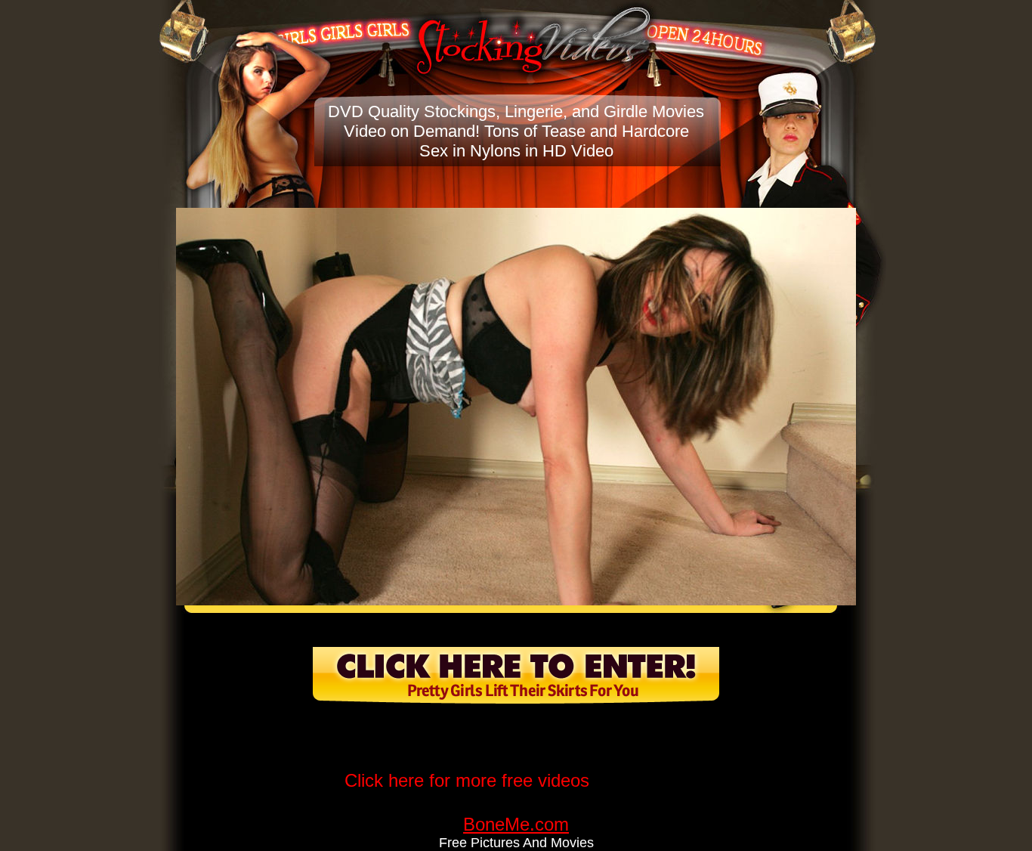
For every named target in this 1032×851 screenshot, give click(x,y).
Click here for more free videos (467, 780)
